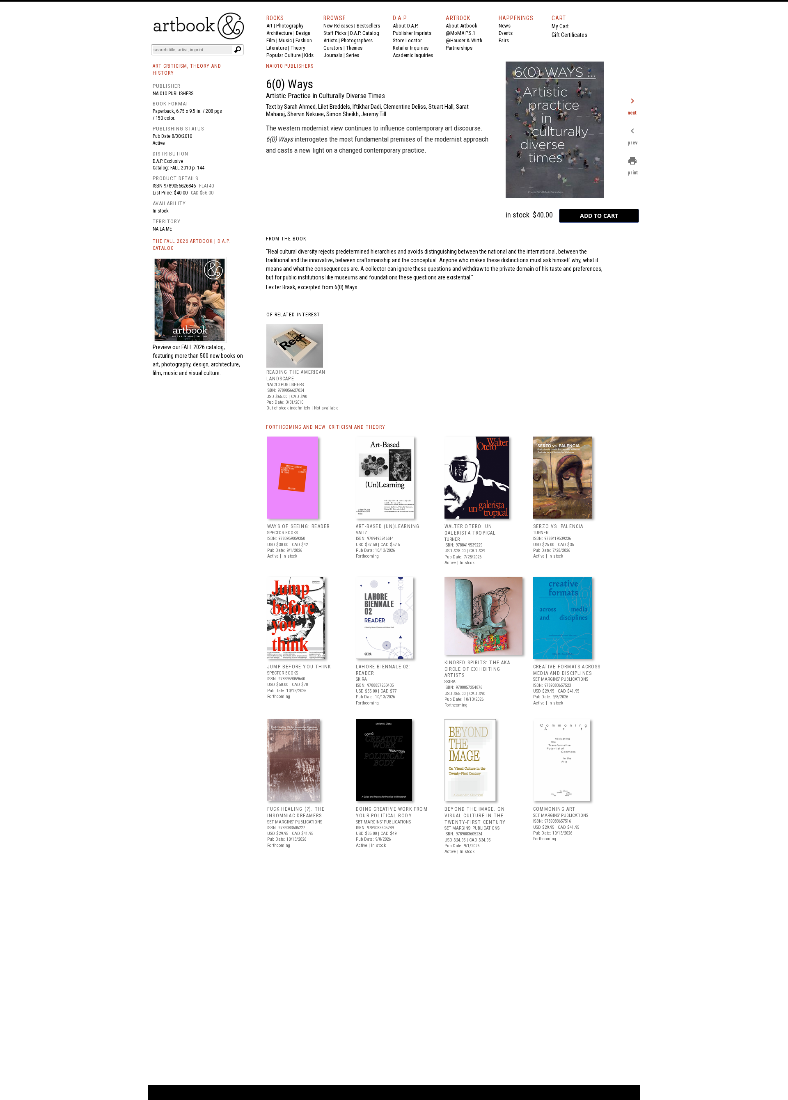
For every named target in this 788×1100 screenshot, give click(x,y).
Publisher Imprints (412, 33)
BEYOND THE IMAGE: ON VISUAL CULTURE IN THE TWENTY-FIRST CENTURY (475, 815)
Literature (276, 48)
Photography (289, 26)
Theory (298, 48)
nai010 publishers (173, 93)
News (505, 26)
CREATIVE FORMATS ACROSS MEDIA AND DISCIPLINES (567, 670)
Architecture (279, 33)
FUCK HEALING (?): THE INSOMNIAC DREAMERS (296, 812)
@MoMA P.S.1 (460, 33)
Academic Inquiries (413, 55)
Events (506, 33)
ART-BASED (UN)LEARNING (387, 526)
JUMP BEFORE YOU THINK (299, 667)
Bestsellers (368, 26)
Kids (309, 55)
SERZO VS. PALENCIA (558, 526)
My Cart (560, 26)
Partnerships (459, 48)
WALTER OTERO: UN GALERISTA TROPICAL (470, 530)
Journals (332, 55)
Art (269, 26)
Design (303, 33)
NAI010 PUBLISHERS (290, 66)
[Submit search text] (237, 50)
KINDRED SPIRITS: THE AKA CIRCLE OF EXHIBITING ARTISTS (477, 669)
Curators (332, 48)
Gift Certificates (569, 35)
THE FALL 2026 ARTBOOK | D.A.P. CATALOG (191, 244)
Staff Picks (334, 33)
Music (285, 40)
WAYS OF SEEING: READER (298, 526)
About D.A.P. (405, 26)
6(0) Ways (345, 287)
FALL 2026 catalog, (203, 347)
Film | (272, 40)
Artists (330, 40)
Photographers (357, 40)
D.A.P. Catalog (364, 33)
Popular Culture (283, 55)
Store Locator (407, 40)
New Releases (338, 26)
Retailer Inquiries (410, 48)
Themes (354, 48)
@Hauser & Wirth (464, 40)
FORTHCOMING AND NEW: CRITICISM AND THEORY (325, 427)
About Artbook (461, 26)
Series (352, 55)
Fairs (504, 40)
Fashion (304, 40)
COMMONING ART (554, 809)
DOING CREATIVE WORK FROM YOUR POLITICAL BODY (392, 812)
